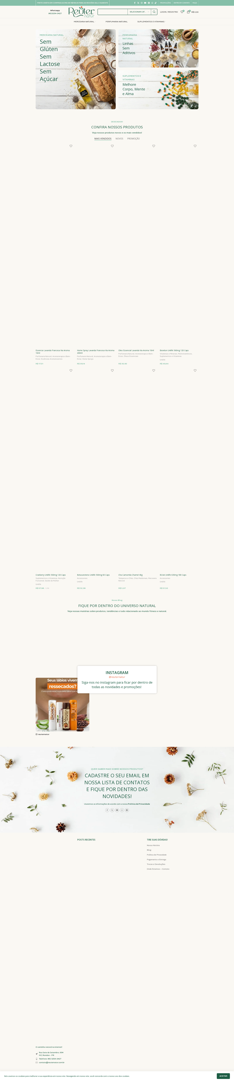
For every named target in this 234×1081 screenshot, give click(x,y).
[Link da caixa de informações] (49, 12)
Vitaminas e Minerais (168, 354)
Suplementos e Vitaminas (171, 356)
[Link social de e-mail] (117, 810)
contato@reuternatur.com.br (51, 1062)
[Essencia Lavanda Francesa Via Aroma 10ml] (55, 245)
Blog (149, 850)
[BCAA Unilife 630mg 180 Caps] (179, 469)
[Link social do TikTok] (155, 3)
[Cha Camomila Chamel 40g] (137, 469)
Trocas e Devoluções (156, 864)
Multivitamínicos (185, 354)
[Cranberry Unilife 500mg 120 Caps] (55, 469)
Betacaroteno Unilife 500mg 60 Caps (93, 575)
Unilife (162, 360)
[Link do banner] (76, 69)
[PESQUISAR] (154, 12)
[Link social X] (138, 3)
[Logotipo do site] (82, 12)
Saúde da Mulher (52, 581)
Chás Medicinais (140, 578)
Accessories (82, 578)
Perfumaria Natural (44, 356)
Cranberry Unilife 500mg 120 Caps (51, 575)
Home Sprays (87, 359)
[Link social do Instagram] (141, 3)
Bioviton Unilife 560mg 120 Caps (174, 350)
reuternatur (43, 734)
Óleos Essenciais (131, 356)
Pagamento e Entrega (156, 859)
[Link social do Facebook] (134, 3)
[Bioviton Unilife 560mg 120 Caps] (179, 245)
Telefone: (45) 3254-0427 (50, 1059)
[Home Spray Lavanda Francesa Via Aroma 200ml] (96, 245)
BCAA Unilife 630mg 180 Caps (173, 575)
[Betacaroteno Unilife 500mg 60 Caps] (96, 469)
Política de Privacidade (139, 804)
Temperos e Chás (125, 578)
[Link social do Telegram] (127, 810)
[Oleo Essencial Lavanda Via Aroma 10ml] (137, 245)
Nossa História (153, 845)
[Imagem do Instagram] (62, 650)
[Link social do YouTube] (145, 3)
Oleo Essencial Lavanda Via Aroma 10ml (136, 350)
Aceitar (223, 1076)
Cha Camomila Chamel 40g (130, 575)
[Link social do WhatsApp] (152, 3)
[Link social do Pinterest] (149, 3)
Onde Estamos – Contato (158, 869)
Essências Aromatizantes (51, 359)
